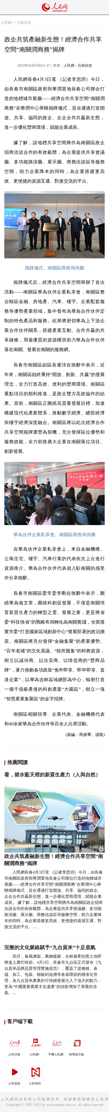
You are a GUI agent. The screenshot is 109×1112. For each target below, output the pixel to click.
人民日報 (14, 1054)
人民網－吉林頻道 (78, 65)
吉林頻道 (24, 22)
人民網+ (34, 1054)
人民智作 (35, 1083)
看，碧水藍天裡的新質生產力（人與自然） (52, 774)
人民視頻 (14, 1083)
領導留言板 (76, 1054)
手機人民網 (55, 1054)
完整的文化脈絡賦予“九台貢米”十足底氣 (50, 947)
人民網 (6, 22)
